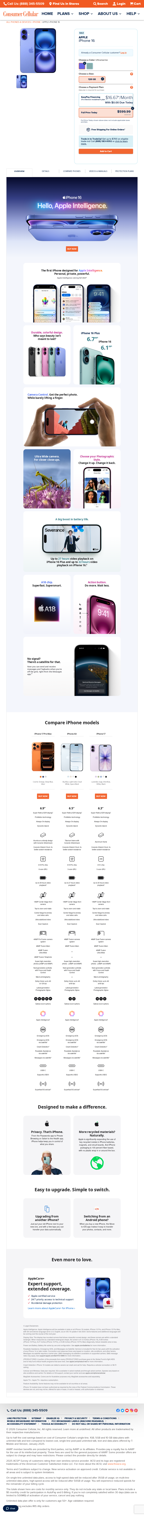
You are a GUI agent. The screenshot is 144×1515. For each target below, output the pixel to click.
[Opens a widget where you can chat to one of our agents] (10, 1508)
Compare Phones (71, 171)
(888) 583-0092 (103, 141)
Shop (84, 14)
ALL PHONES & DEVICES (18, 22)
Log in (124, 52)
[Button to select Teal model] (89, 66)
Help (131, 14)
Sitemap (36, 1418)
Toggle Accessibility (54, 1424)
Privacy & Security (76, 1418)
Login (121, 4)
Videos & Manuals (98, 171)
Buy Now (72, 249)
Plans (63, 14)
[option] (38, 51)
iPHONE (37, 22)
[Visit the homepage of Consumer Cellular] (21, 13)
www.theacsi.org (117, 1463)
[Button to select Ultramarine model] (82, 66)
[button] (23, 3)
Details (45, 171)
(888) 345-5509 (35, 1410)
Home (47, 14)
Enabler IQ (52, 1418)
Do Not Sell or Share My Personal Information (101, 1424)
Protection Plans (124, 171)
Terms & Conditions (105, 1418)
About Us (108, 14)
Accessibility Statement (21, 1424)
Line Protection (16, 1418)
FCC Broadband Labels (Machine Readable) (78, 1421)
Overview (19, 171)
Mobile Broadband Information (26, 1421)
